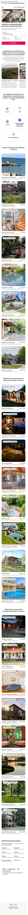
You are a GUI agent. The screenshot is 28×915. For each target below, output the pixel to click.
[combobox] (13, 34)
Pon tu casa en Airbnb (19, 7)
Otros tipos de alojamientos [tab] (20, 843)
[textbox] (7, 39)
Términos (16, 908)
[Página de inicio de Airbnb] (3, 7)
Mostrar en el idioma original (17, 3)
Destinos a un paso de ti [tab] (7, 843)
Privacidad (10, 908)
